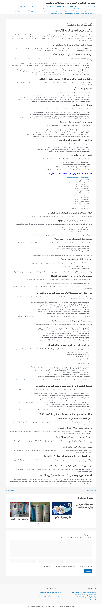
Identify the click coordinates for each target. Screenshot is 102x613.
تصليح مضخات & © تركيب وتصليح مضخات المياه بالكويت (62, 517)
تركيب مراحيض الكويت (23, 6)
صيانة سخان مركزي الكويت (20, 519)
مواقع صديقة (65, 11)
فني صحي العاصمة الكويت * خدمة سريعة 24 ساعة (84, 592)
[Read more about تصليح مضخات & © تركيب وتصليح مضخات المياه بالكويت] (62, 508)
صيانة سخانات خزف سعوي (88, 8)
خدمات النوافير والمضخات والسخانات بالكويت (71, 2)
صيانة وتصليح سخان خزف (76, 11)
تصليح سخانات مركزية (58, 8)
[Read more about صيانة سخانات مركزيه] (40, 512)
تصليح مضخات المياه (73, 6)
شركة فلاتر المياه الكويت (56, 13)
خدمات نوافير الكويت (19, 11)
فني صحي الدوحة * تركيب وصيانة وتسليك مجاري (84, 599)
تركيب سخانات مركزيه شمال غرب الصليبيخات (78, 177)
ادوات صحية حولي (84, 6)
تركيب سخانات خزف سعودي (73, 8)
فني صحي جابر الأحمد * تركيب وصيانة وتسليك (85, 596)
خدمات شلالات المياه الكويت (88, 13)
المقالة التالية (10, 490)
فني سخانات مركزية (35, 8)
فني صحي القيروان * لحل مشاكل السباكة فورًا (85, 594)
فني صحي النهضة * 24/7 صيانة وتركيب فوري (85, 597)
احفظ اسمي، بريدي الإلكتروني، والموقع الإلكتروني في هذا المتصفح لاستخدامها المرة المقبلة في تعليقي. (66, 566)
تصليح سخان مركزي (46, 8)
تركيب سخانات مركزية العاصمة (33, 11)
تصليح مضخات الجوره (60, 6)
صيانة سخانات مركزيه (23, 8)
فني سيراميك (43, 592)
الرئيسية (93, 6)
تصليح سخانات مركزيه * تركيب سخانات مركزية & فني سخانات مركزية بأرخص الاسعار (83, 506)
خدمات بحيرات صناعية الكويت (72, 13)
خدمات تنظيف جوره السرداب (46, 6)
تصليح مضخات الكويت (27, 379)
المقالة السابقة (91, 490)
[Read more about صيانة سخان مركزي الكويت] (19, 509)
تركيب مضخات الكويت (89, 11)
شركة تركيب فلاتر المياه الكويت (50, 11)
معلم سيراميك (50, 592)
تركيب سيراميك (58, 592)
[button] (61, 11)
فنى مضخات (34, 6)
